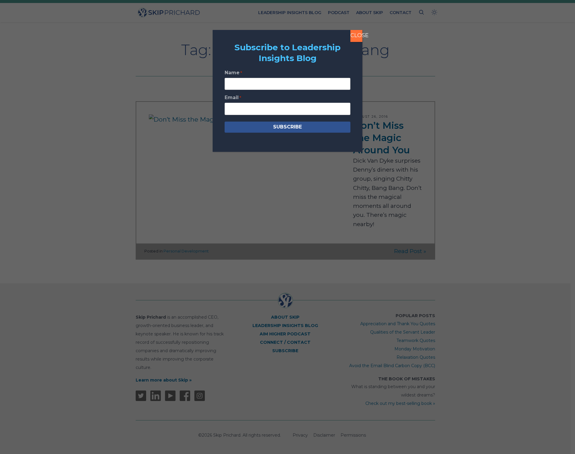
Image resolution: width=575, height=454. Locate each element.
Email (233, 97)
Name (233, 72)
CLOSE (356, 35)
